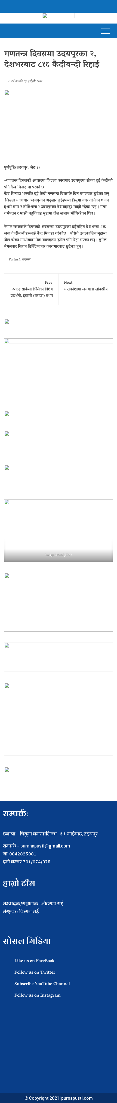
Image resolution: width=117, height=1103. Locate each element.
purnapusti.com (77, 1098)
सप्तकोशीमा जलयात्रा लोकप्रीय (85, 286)
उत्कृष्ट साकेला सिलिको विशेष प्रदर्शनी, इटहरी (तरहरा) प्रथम (32, 289)
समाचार (26, 260)
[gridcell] (58, 920)
